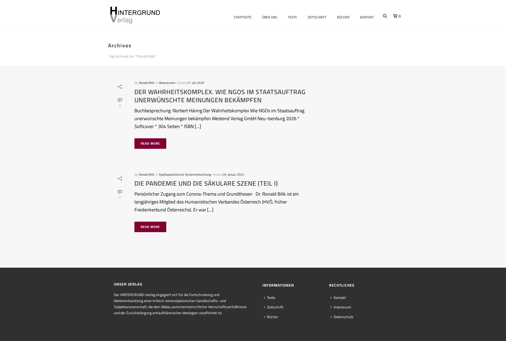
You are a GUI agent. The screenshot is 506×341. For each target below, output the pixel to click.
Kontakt (367, 17)
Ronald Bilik (146, 83)
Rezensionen (167, 83)
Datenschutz (343, 316)
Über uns (269, 17)
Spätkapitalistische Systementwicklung (185, 174)
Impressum (342, 307)
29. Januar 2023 (233, 174)
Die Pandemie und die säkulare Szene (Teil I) (206, 183)
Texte (292, 17)
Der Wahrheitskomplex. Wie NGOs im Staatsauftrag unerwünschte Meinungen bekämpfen (220, 96)
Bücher (343, 17)
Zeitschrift (317, 17)
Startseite (242, 17)
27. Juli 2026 (195, 83)
